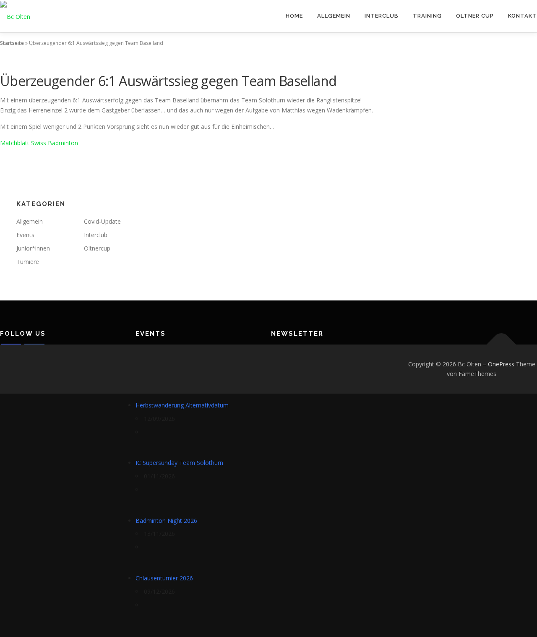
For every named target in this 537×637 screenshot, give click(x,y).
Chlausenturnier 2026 (164, 578)
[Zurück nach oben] (501, 344)
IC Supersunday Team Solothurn (179, 463)
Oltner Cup (475, 16)
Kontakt (522, 16)
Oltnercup (97, 248)
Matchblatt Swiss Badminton (39, 143)
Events (25, 235)
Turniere (27, 262)
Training (427, 16)
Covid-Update (102, 221)
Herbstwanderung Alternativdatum (182, 405)
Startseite (12, 43)
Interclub (382, 16)
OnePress (501, 364)
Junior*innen (33, 248)
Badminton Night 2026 (166, 521)
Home (294, 16)
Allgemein (333, 16)
